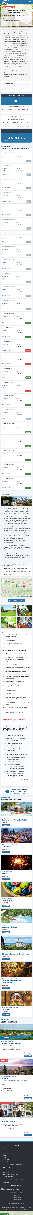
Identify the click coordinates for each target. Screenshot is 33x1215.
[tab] (16, 83)
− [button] (2, 582)
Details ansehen (6, 825)
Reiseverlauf (6, 88)
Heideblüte (4, 1078)
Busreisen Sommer (6, 1170)
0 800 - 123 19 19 (18, 792)
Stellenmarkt (5, 1161)
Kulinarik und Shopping (8, 1121)
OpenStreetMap (24, 596)
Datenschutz (5, 1153)
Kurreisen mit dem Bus (7, 1176)
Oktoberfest (5, 1009)
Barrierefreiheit (6, 1159)
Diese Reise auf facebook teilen (17, 600)
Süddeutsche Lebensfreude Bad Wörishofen (15, 954)
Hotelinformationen (8, 83)
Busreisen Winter (6, 1172)
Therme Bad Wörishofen (9, 927)
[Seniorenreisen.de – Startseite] (5, 2)
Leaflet (18, 596)
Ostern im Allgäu (7, 900)
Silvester (4, 873)
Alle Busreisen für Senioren (8, 1167)
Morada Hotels (6, 1182)
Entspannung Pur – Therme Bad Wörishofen (15, 820)
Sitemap (4, 1151)
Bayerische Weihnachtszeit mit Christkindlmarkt (11, 981)
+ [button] (2, 580)
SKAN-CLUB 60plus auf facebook (11, 1189)
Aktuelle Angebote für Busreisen (10, 1174)
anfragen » (28, 322)
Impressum (5, 1157)
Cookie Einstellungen (4, 1214)
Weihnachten (6, 847)
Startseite (4, 1148)
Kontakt (4, 1155)
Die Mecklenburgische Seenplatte (11, 1043)
